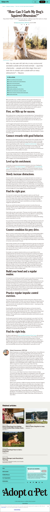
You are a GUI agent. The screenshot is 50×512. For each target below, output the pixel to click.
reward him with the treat (30, 143)
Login (35, 1)
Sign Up (42, 1)
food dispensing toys (20, 166)
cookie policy (3, 507)
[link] (43, 477)
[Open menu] (47, 2)
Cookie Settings (25, 503)
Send (44, 471)
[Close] (48, 506)
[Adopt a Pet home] (5, 2)
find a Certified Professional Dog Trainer (27, 335)
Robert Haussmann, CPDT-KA (22, 22)
